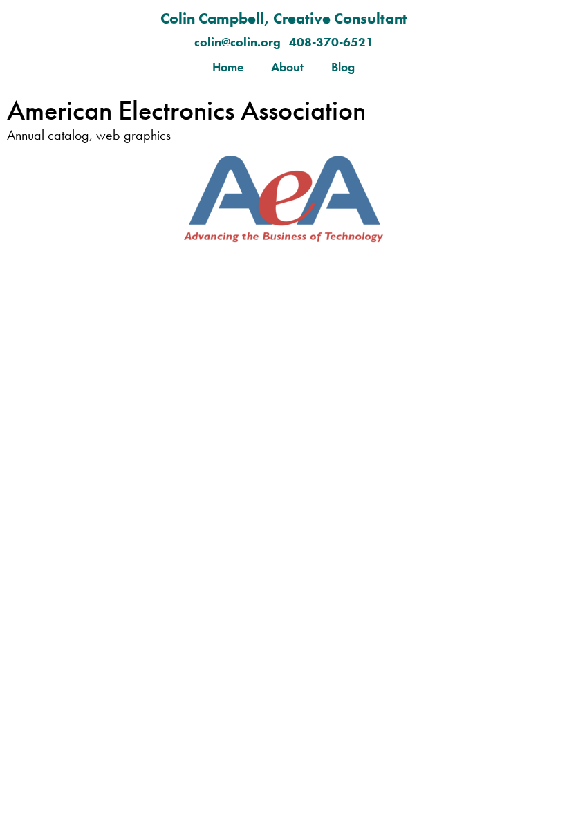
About (287, 67)
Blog (343, 67)
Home (227, 67)
